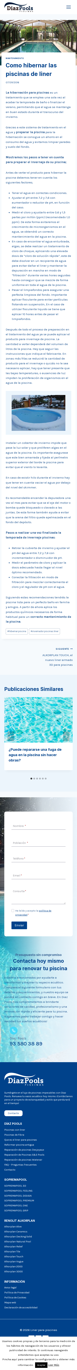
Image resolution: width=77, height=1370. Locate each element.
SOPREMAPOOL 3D (15, 1185)
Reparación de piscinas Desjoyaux (24, 1149)
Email (17, 875)
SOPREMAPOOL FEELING (18, 1190)
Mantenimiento (15, 58)
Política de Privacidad (16, 1292)
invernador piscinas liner (44, 631)
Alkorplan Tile (12, 1251)
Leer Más (53, 1365)
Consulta (19, 891)
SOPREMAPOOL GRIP (16, 1210)
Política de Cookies (15, 1297)
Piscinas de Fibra (14, 1134)
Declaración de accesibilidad (20, 1307)
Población (20, 843)
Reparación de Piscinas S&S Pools (24, 1154)
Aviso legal (10, 1287)
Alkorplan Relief (13, 1246)
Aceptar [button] (41, 1365)
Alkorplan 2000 (13, 1266)
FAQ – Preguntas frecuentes (20, 1164)
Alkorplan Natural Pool (17, 1241)
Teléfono (19, 858)
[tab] (31, 778)
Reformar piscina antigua (19, 1144)
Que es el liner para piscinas (20, 1139)
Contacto (9, 1169)
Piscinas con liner (14, 1129)
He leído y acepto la (33, 912)
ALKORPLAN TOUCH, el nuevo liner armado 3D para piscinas (57, 657)
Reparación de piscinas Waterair (23, 1159)
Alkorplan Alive (12, 1226)
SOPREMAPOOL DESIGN (18, 1195)
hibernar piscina (16, 631)
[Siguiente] (66, 736)
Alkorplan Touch (13, 1256)
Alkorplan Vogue (13, 1261)
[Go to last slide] (11, 736)
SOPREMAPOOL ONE (16, 1205)
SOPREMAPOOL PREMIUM (19, 1200)
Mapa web (10, 1302)
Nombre (19, 826)
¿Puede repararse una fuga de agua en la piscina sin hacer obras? (35, 754)
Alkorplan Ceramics (15, 1231)
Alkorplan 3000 (13, 1271)
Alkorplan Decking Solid (18, 1236)
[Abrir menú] (68, 7)
